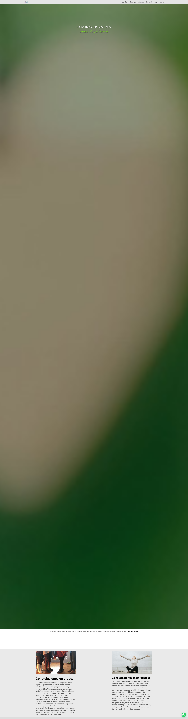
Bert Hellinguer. (133, 631)
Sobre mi (149, 2)
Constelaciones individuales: (131, 677)
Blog (155, 2)
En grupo (133, 2)
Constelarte (124, 2)
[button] (184, 715)
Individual (141, 2)
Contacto (161, 2)
